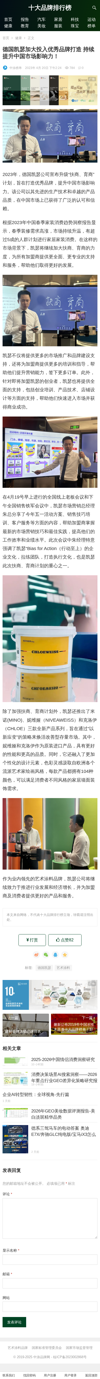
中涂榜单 (16, 68)
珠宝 (75, 25)
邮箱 (7, 1274)
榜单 (91, 25)
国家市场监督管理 (79, 1348)
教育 (25, 25)
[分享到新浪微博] (36, 954)
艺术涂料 (63, 968)
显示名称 (11, 1250)
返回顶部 (91, 1375)
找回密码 (29, 1375)
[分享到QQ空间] (64, 954)
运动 (91, 19)
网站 (6, 1298)
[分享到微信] (45, 954)
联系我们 (9, 1375)
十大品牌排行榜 (50, 7)
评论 (7, 1194)
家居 (58, 19)
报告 (25, 19)
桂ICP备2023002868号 (70, 1357)
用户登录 (70, 1375)
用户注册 (50, 1375)
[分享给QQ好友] (55, 954)
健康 (8, 25)
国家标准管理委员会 (47, 1348)
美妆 (41, 25)
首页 (8, 19)
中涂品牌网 (41, 1357)
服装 (58, 25)
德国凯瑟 (44, 968)
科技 (75, 19)
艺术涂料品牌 (18, 1348)
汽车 (41, 19)
